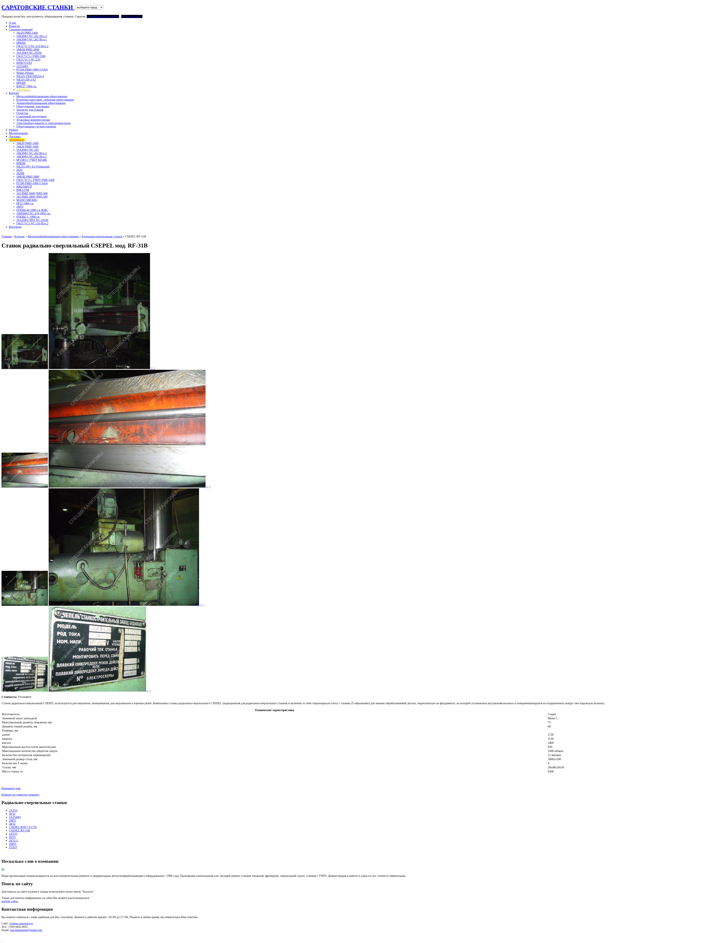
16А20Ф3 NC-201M (28, 52)
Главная (6, 236)
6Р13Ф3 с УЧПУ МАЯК (31, 159)
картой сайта (9, 901)
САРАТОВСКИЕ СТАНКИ (37, 7)
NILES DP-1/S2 (26, 79)
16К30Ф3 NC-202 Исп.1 (31, 39)
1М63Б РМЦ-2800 (27, 49)
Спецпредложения (20, 29)
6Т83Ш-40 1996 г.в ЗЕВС (32, 210)
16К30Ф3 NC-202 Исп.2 (31, 36)
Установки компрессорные (33, 119)
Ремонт (13, 129)
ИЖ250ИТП (24, 186)
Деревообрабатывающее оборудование (41, 103)
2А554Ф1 (22, 66)
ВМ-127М (22, 190)
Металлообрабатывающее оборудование (41, 96)
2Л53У (13, 833)
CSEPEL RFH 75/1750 (23, 827)
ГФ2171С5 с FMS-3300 (30, 56)
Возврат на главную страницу (20, 794)
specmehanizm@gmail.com (26, 930)
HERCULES (24, 62)
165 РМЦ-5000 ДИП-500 (32, 193)
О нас (12, 22)
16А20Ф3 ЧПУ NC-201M (32, 220)
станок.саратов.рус (21, 923)
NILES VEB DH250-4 (30, 76)
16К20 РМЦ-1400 (27, 143)
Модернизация (18, 133)
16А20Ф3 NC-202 (27, 149)
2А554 (13, 810)
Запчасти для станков (29, 109)
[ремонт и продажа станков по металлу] (1, 939)
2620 (19, 170)
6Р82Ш (20, 42)
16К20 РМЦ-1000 (27, 146)
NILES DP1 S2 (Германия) (33, 166)
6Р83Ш (20, 83)
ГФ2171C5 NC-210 (28, 59)
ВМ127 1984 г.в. (26, 86)
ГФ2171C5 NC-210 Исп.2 (32, 46)
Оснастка (22, 113)
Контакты (15, 226)
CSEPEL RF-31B (19, 830)
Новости (14, 26)
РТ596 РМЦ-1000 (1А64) (32, 69)
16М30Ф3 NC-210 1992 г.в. (33, 213)
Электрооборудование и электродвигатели (43, 123)
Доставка (15, 136)
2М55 (19, 206)
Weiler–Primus (25, 73)
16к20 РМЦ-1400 (27, 32)
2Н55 (12, 837)
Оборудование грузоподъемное (36, 126)
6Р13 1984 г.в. (25, 203)
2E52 (12, 813)
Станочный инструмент (31, 116)
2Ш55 (12, 843)
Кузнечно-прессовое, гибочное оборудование (45, 99)
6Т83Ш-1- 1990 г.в (28, 216)
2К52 (12, 823)
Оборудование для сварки (32, 106)
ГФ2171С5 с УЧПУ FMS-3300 (35, 180)
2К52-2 (13, 840)
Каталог (14, 93)
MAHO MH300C (27, 200)
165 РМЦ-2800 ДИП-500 (32, 196)
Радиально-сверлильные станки (102, 236)
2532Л (13, 847)
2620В (20, 173)
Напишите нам (10, 788)
